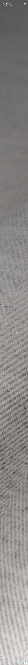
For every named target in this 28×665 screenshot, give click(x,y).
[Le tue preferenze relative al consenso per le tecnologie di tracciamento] (25, 662)
